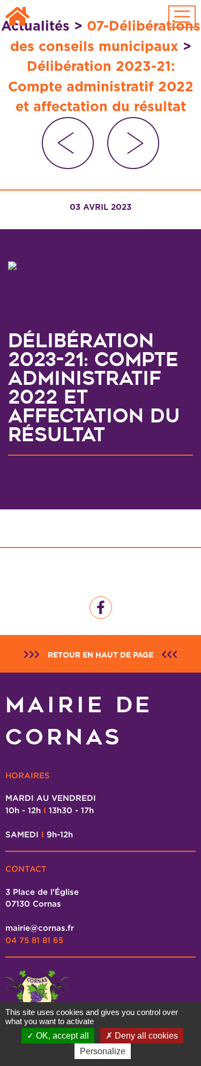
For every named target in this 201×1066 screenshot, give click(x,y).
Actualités (35, 26)
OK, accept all (61, 1035)
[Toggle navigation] (182, 16)
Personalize (102, 1051)
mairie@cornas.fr (39, 927)
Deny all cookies (145, 1035)
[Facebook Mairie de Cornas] (101, 607)
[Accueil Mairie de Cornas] (17, 16)
